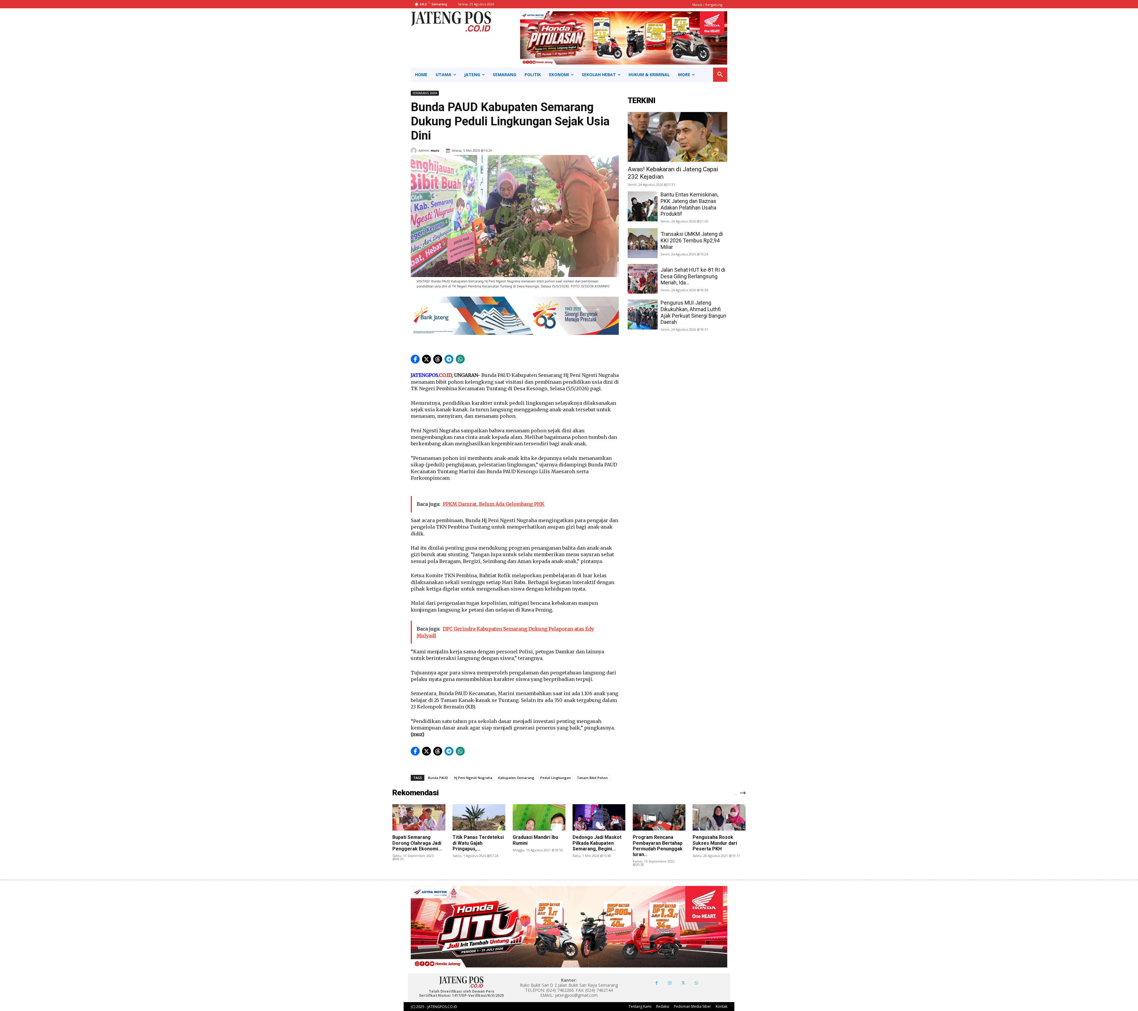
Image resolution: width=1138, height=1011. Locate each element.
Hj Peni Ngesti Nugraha (473, 777)
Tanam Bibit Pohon (592, 777)
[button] (720, 75)
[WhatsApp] (696, 983)
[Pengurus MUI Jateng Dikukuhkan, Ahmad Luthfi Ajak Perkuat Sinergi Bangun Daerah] (643, 314)
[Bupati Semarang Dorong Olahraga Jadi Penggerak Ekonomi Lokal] (418, 817)
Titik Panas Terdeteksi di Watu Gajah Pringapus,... (478, 842)
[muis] (414, 150)
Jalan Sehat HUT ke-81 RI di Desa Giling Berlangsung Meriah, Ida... (693, 276)
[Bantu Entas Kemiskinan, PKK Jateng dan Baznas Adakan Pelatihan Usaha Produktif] (643, 206)
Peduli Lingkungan (555, 777)
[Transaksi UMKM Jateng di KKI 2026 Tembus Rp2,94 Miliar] (643, 243)
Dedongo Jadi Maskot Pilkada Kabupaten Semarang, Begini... (597, 842)
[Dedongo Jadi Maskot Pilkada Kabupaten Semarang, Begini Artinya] (599, 817)
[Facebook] (656, 983)
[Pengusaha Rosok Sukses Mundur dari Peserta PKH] (719, 817)
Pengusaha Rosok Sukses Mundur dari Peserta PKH (715, 842)
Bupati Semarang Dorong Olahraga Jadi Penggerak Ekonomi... (417, 842)
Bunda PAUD (438, 777)
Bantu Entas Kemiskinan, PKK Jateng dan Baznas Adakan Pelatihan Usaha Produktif (689, 204)
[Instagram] (670, 983)
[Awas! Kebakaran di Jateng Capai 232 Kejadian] (677, 137)
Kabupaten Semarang (516, 777)
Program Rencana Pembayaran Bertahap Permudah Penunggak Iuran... (658, 845)
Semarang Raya (425, 93)
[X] (683, 983)
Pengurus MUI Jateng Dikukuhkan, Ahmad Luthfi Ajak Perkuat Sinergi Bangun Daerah (693, 312)
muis (435, 150)
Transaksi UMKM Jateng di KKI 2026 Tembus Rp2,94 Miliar (692, 240)
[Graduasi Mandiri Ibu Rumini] (539, 817)
